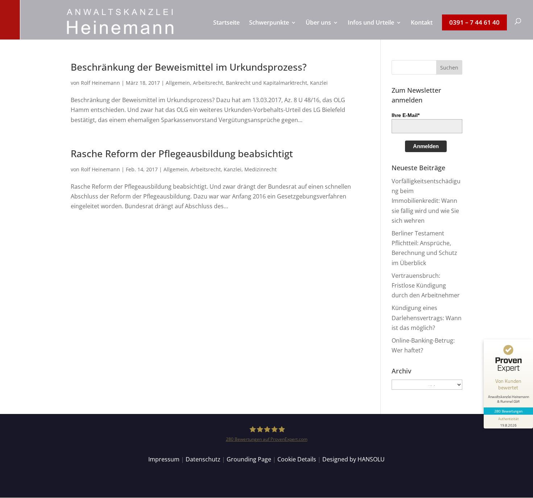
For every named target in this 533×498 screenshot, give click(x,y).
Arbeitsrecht (208, 82)
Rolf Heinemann (100, 82)
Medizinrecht (260, 169)
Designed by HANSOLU (353, 459)
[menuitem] (226, 29)
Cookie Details (296, 459)
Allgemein (178, 82)
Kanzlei (319, 82)
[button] (449, 67)
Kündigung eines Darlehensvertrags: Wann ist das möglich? (427, 317)
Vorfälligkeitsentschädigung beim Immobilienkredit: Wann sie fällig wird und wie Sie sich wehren (426, 201)
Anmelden (426, 146)
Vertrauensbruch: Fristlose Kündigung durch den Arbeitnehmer (426, 285)
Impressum (163, 459)
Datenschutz (203, 459)
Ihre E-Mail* (406, 115)
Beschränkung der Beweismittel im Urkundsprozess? (189, 67)
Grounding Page (249, 459)
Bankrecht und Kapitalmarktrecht (266, 82)
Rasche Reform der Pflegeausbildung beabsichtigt (182, 153)
